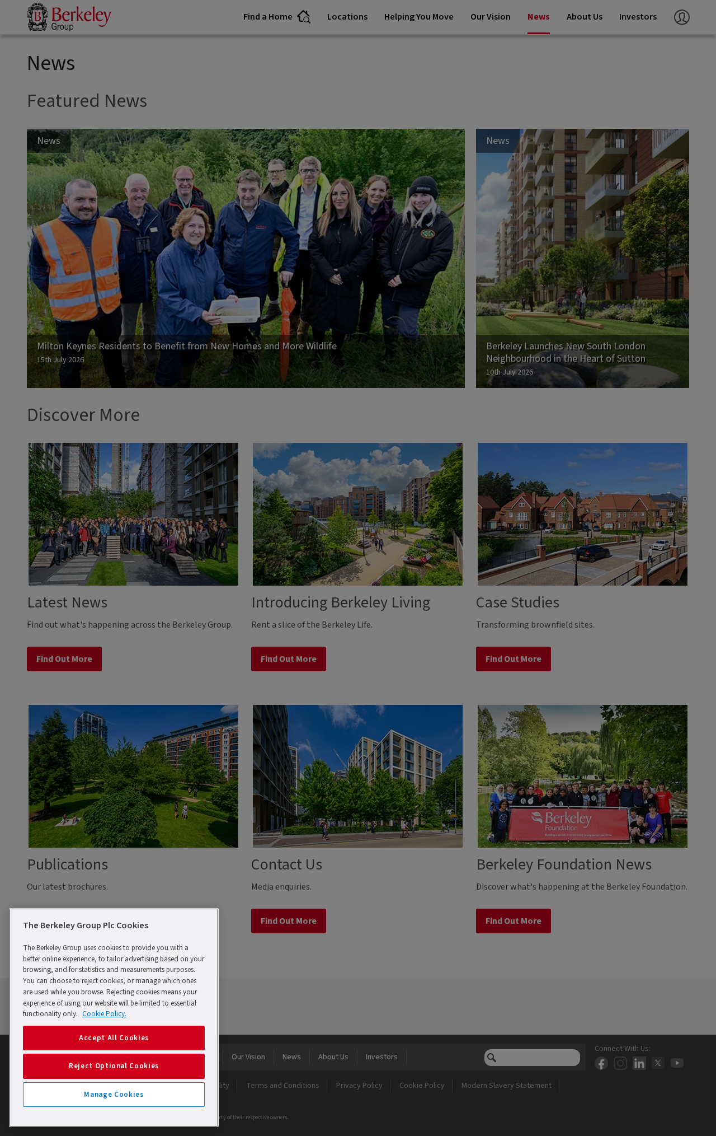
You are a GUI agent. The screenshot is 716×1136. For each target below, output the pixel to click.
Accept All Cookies (114, 1038)
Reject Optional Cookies (114, 1066)
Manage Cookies (113, 1095)
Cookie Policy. (104, 1014)
